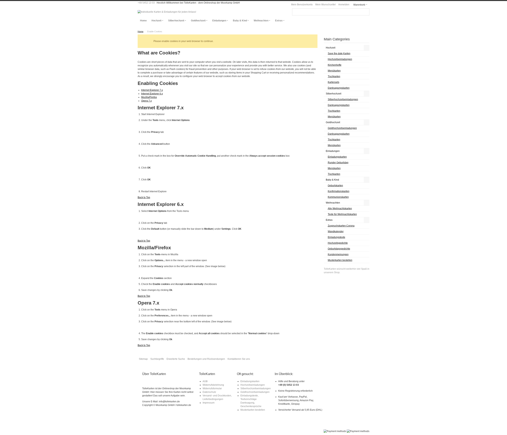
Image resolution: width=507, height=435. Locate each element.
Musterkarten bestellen (252, 409)
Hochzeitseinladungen (252, 385)
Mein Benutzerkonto (302, 4)
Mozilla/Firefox (149, 97)
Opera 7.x (146, 100)
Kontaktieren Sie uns (239, 359)
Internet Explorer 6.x (152, 93)
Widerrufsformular (212, 388)
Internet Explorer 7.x (152, 90)
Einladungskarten (249, 381)
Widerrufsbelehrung (213, 385)
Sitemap (143, 359)
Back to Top (144, 197)
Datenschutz (209, 392)
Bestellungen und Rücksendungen (206, 359)
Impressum (208, 402)
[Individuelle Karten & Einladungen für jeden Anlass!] (167, 12)
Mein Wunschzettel (325, 4)
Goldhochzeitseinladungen (255, 392)
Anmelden (343, 4)
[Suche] (365, 12)
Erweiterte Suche (176, 359)
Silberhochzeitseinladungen (255, 388)
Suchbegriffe (157, 359)
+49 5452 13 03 (146, 2)
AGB (205, 381)
